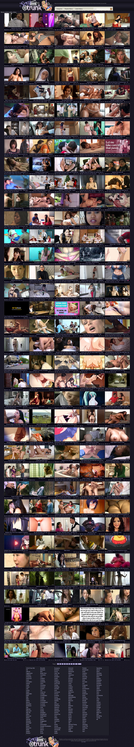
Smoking (84, 728)
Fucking (56, 695)
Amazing (28, 676)
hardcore (15, 83)
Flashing (56, 687)
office (121, 407)
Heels (56, 724)
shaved (114, 137)
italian (114, 389)
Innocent (70, 668)
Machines (71, 692)
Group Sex (57, 714)
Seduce (84, 709)
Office (70, 719)
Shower (84, 716)
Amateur (28, 675)
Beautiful (28, 704)
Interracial (71, 671)
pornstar (10, 101)
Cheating (42, 685)
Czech (42, 709)
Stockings (99, 675)
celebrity (115, 83)
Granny (56, 712)
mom (82, 29)
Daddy (42, 711)
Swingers (99, 685)
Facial (56, 671)
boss (93, 65)
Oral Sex (70, 726)
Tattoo (98, 688)
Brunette (42, 668)
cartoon (118, 209)
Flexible (56, 688)
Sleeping (84, 724)
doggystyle (112, 47)
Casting (42, 680)
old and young (86, 245)
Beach (28, 702)
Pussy (84, 690)
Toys (97, 700)
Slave (84, 722)
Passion (84, 673)
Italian (70, 673)
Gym (55, 716)
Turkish (98, 702)
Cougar (42, 697)
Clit (41, 690)
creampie (113, 209)
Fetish (56, 678)
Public (84, 687)
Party (83, 671)
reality (88, 137)
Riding (84, 697)
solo (87, 533)
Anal (27, 680)
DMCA (85, 741)
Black (27, 717)
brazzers (110, 497)
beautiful (9, 119)
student (45, 461)
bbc (17, 425)
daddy (18, 47)
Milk (69, 704)
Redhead (85, 693)
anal (12, 191)
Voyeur (98, 711)
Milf (69, 702)
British (28, 731)
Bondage (28, 722)
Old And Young (72, 724)
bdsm (41, 137)
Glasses (56, 709)
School (84, 704)
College (42, 693)
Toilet (97, 699)
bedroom (117, 299)
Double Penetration (45, 726)
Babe (27, 692)
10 (76, 664)
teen (20, 47)
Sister (84, 717)
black (122, 227)
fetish (89, 479)
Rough (84, 700)
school (44, 245)
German (56, 704)
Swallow (98, 683)
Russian (84, 702)
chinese (35, 515)
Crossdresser (44, 702)
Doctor (42, 719)
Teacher (98, 690)
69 (97, 719)
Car (41, 676)
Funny (56, 697)
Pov (83, 683)
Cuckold (42, 704)
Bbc (27, 697)
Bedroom (28, 705)
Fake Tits (56, 673)
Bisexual (28, 716)
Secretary (85, 707)
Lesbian (70, 687)
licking (69, 191)
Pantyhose (85, 670)
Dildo (41, 717)
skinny (95, 65)
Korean (70, 681)
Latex (69, 683)
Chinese (42, 687)
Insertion (70, 670)
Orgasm (70, 728)
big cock (70, 47)
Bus (41, 671)
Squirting (98, 673)
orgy (64, 101)
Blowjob (28, 721)
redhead (68, 263)
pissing (82, 227)
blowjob (13, 29)
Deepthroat (43, 714)
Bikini (27, 714)
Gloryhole (57, 711)
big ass (89, 29)
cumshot (17, 29)
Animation (29, 681)
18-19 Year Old (30, 668)
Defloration (43, 716)
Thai (97, 693)
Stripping (98, 680)
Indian (56, 733)
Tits (97, 697)
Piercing (84, 676)
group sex (10, 317)
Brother (28, 733)
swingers (67, 101)
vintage (108, 65)
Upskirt (98, 705)
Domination (43, 724)
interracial (115, 191)
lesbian (108, 155)
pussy (42, 47)
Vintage (98, 707)
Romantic (85, 699)
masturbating (116, 101)
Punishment (85, 688)
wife (31, 101)
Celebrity (42, 681)
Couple (42, 699)
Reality (84, 692)
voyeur (117, 479)
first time (19, 173)
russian (59, 281)
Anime (28, 683)
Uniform (98, 704)
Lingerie (70, 690)
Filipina (56, 680)
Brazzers (28, 728)
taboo (10, 137)
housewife (66, 137)
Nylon (70, 717)
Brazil (27, 726)
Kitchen (70, 680)
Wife (97, 714)
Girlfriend (56, 705)
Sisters (84, 719)
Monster (70, 709)
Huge (55, 731)
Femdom (56, 676)
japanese (7, 29)
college (38, 245)
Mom (69, 707)
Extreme (56, 670)
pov (91, 155)
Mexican (70, 700)
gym (87, 479)
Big (27, 707)
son (42, 353)
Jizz (69, 676)
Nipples (70, 712)
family (94, 191)
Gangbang (57, 699)
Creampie (43, 700)
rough (65, 155)
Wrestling (99, 716)
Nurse (70, 716)
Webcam (98, 712)
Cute (41, 707)
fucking (36, 155)
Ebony (42, 729)
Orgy (69, 729)
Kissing (70, 678)
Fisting (56, 685)
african (119, 227)
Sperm (98, 670)
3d (108, 245)
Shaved (84, 712)
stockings (38, 497)
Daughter (42, 712)
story (20, 29)
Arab (27, 685)
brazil (122, 209)
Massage (70, 695)
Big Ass (28, 709)
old (43, 533)
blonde (63, 119)
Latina (70, 685)
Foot (55, 690)
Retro (83, 695)
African (28, 671)
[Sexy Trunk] (36, 5)
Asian (27, 687)
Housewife (57, 729)
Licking (70, 688)
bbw (93, 173)
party (60, 155)
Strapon (98, 678)
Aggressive (29, 673)
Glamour (56, 707)
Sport (97, 671)
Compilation (43, 695)
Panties (84, 668)
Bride (27, 729)
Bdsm (27, 700)
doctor (67, 173)
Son (83, 731)
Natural (70, 711)
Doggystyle (43, 721)
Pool (83, 680)
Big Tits (28, 712)
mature (42, 119)
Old (69, 722)
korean (16, 173)
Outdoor (70, 731)
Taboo (98, 687)
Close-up (42, 692)
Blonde (28, 719)
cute (58, 119)
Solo (83, 729)
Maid (69, 693)
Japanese (71, 675)
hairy (89, 83)
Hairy (55, 717)
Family (56, 675)
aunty (113, 83)
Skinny (84, 721)
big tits (85, 29)
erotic (67, 209)
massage (93, 245)
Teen (97, 692)
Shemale (84, 714)
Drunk (42, 728)
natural (70, 299)
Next (80, 664)
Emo (41, 731)
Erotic (42, 733)
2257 (82, 741)
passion (89, 461)
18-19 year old (13, 47)
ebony (19, 425)
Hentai (56, 726)
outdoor (92, 29)
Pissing (84, 678)
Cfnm (41, 683)
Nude (69, 714)
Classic (42, 688)
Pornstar (84, 681)
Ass (27, 688)
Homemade (57, 728)
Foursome (57, 692)
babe (92, 101)
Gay (55, 702)
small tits (45, 101)
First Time (57, 683)
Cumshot (42, 705)
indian (32, 29)
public (14, 101)
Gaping (56, 700)
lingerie (34, 497)
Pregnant (84, 685)
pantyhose (93, 317)
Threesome (99, 695)
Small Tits (85, 726)
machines (89, 569)
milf (87, 29)
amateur (111, 29)
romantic (35, 29)
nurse (15, 137)
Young (98, 717)
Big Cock (28, 711)
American (29, 678)
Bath (27, 695)
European (57, 668)
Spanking (99, 668)
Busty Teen (43, 673)
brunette (60, 29)
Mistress (70, 705)
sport (92, 479)
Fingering (57, 681)
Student (98, 681)
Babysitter (29, 693)
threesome (93, 227)
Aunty (27, 690)
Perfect (84, 675)
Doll (41, 722)
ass (12, 83)
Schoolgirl (85, 705)
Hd (55, 722)
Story (97, 676)
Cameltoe (43, 675)
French (56, 693)
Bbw (27, 699)
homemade (18, 245)
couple (57, 29)
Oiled (69, 721)
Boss (27, 724)
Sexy (83, 711)
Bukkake (42, 670)
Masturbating (72, 697)
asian (11, 29)
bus (38, 605)
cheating (61, 101)
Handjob (56, 719)
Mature (70, 699)
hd (65, 29)
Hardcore (56, 721)
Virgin (98, 709)
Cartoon (42, 678)
